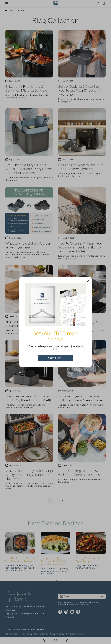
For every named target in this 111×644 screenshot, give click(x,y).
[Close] (88, 280)
